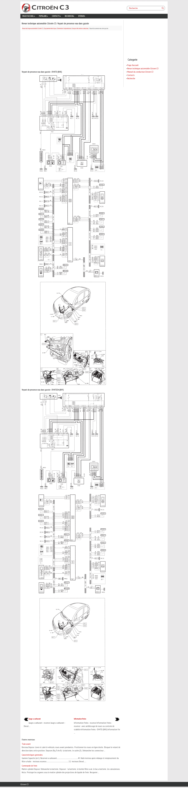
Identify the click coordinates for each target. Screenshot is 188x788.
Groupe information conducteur (80, 28)
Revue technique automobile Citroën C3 (32, 28)
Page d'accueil (28, 16)
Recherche (69, 16)
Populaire (43, 16)
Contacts (56, 16)
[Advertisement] (72, 49)
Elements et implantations (64, 28)
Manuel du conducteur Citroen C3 (140, 71)
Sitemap (81, 16)
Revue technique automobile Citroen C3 (142, 68)
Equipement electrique (50, 28)
